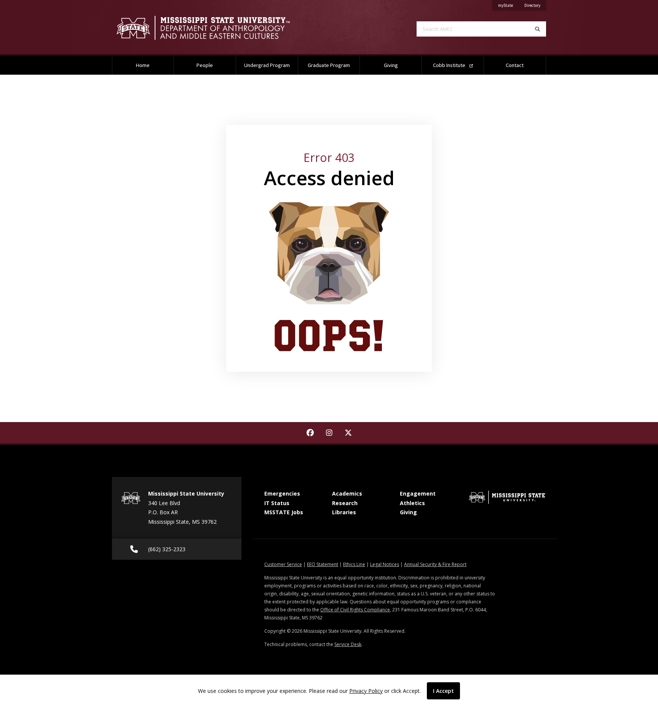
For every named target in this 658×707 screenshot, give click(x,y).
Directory (535, 5)
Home (143, 65)
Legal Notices (384, 564)
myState (508, 5)
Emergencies (282, 493)
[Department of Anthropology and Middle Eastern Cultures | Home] (215, 28)
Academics (347, 493)
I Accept (443, 690)
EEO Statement (322, 564)
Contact (515, 65)
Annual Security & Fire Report (435, 564)
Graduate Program (329, 65)
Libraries (344, 512)
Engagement (418, 493)
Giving (391, 65)
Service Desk (347, 644)
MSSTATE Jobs (283, 512)
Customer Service (283, 564)
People (204, 65)
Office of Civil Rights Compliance (355, 609)
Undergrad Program (267, 65)
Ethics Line (354, 564)
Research (345, 503)
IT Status (276, 503)
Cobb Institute (449, 65)
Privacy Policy (366, 690)
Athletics (412, 503)
